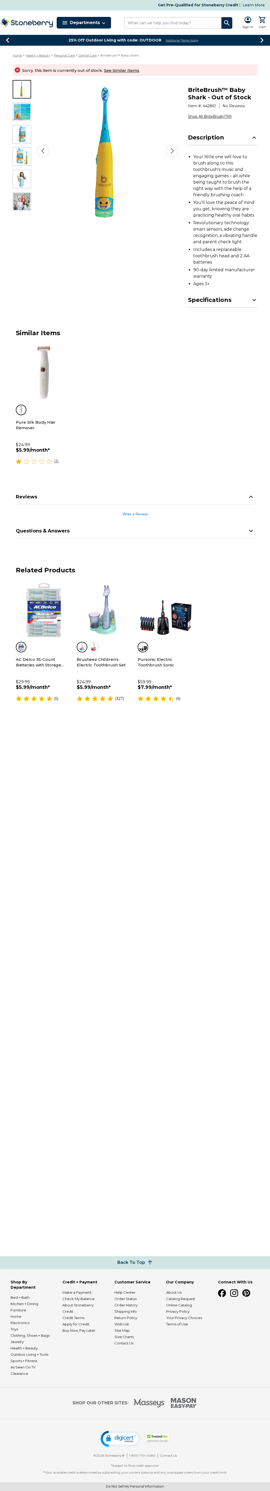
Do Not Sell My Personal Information (135, 1486)
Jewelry (17, 1342)
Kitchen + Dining (24, 1304)
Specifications (210, 299)
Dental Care (88, 55)
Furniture (18, 1310)
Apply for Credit (75, 1324)
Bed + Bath (20, 1297)
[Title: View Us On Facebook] (222, 1293)
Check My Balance (78, 1299)
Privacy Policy (178, 1311)
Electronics (20, 1323)
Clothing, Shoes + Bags (30, 1335)
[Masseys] (150, 1403)
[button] (120, 1438)
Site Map (122, 1330)
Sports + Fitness (24, 1361)
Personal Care (64, 55)
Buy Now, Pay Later (78, 1330)
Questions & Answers (43, 531)
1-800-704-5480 (142, 1455)
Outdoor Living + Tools (29, 1354)
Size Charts (124, 1337)
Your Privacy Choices (184, 1318)
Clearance (19, 1373)
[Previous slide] (8, 40)
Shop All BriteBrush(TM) (210, 116)
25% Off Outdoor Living (115, 40)
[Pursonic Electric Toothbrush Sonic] (165, 610)
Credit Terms (73, 1318)
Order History (126, 1305)
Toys (14, 1329)
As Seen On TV (23, 1367)
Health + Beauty (38, 55)
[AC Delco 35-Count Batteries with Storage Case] (43, 610)
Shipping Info (125, 1311)
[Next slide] (262, 40)
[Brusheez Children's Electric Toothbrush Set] (104, 610)
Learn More (254, 5)
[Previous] (43, 151)
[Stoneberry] (27, 22)
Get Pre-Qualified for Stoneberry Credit (198, 5)
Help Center (125, 1292)
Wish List (121, 1324)
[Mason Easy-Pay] (184, 1403)
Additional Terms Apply (182, 40)
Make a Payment (76, 1292)
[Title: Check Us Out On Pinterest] (246, 1293)
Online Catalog (179, 1305)
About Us (174, 1292)
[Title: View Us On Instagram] (234, 1293)
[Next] (172, 151)
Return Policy (125, 1318)
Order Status (125, 1299)
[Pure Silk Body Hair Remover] (43, 372)
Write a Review (135, 514)
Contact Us (123, 1343)
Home (17, 55)
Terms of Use (177, 1324)
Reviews (26, 497)
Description (206, 137)
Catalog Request (180, 1299)
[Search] (227, 23)
